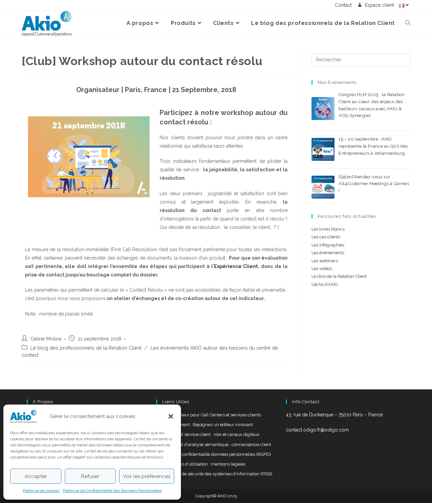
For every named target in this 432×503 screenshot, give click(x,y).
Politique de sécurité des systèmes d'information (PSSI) (217, 473)
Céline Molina (45, 339)
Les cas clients (326, 236)
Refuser (90, 476)
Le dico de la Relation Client (339, 276)
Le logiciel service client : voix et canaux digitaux (211, 434)
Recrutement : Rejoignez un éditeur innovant (208, 424)
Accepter (36, 476)
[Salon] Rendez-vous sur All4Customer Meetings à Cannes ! (374, 184)
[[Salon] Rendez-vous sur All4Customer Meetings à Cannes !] (323, 187)
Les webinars (325, 260)
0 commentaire (391, 123)
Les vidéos (322, 268)
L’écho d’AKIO (325, 284)
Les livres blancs (328, 229)
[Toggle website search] (407, 23)
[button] (170, 416)
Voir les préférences (146, 476)
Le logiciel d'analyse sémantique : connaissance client (217, 444)
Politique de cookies (41, 490)
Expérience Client (236, 266)
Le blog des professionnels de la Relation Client (85, 348)
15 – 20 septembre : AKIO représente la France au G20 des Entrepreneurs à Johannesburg (373, 146)
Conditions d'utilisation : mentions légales (204, 464)
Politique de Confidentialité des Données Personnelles (112, 490)
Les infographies (328, 244)
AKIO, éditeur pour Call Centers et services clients (212, 414)
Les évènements (328, 252)
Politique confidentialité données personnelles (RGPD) (217, 454)
